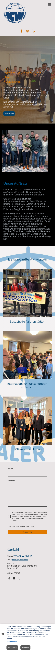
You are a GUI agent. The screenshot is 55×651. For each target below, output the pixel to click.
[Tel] (34, 31)
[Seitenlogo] (14, 12)
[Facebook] (21, 31)
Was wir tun (9, 114)
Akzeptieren (12, 648)
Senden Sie (27, 532)
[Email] (27, 31)
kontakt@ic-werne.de (20, 560)
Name (10, 468)
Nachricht (11, 481)
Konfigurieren (12, 642)
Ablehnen (25, 648)
